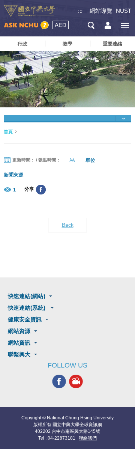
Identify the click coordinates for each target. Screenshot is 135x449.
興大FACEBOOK (59, 381)
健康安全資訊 (25, 319)
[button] (67, 118)
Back (68, 225)
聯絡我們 (88, 438)
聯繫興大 (19, 354)
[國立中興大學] (29, 11)
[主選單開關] (124, 25)
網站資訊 (19, 342)
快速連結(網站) (26, 296)
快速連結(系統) (27, 307)
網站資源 (19, 331)
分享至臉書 (41, 189)
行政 (22, 44)
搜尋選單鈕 (91, 25)
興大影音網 (76, 381)
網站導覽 (101, 11)
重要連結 (112, 44)
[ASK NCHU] (26, 25)
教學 (67, 44)
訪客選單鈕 (107, 25)
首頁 (8, 131)
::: (80, 11)
